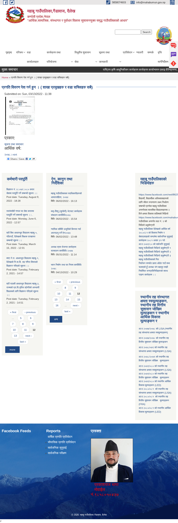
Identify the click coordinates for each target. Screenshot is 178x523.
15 (78, 299)
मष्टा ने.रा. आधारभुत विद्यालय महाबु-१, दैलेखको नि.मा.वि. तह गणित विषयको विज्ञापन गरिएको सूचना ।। (22, 262)
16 (57, 305)
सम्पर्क (150, 52)
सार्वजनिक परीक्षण (57, 453)
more (12, 349)
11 (25, 329)
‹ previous (30, 312)
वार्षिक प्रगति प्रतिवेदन (60, 436)
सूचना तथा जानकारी (104, 57)
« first (13, 312)
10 (14, 329)
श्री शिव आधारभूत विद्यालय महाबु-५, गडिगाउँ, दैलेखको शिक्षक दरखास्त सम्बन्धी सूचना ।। (21, 236)
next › (28, 335)
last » (23, 341)
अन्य (56, 319)
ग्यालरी (139, 52)
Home (5, 77)
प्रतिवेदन (127, 52)
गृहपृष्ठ (9, 52)
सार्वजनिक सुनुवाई (57, 447)
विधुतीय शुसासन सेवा (83, 57)
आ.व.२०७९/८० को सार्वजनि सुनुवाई (154, 244)
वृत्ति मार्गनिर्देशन (163, 57)
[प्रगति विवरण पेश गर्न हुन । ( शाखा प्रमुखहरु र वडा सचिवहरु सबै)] (20, 115)
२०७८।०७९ (10, 154)
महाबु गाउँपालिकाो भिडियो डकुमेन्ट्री (154, 248)
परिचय (19, 52)
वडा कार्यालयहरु (33, 57)
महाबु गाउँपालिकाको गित (149, 259)
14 (67, 299)
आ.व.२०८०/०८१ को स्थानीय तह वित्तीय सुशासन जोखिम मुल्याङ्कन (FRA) (154, 400)
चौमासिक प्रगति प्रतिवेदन (62, 442)
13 (15, 335)
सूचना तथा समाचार (13, 144)
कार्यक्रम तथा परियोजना (54, 57)
